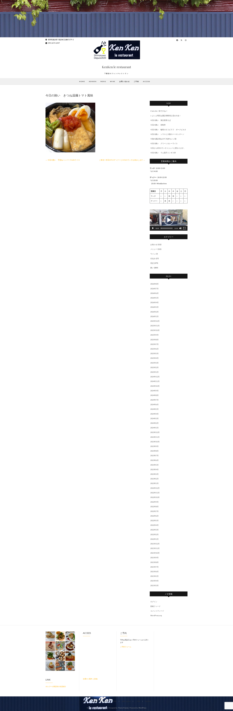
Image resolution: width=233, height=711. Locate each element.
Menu (103, 81)
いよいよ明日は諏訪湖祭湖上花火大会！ (165, 116)
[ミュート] (180, 228)
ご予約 (136, 81)
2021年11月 (155, 548)
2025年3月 (154, 363)
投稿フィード (155, 606)
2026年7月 (154, 289)
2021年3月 (154, 585)
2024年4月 (154, 414)
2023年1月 (154, 483)
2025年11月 (155, 326)
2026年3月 (154, 307)
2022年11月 (155, 493)
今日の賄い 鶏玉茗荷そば (160, 120)
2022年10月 (155, 497)
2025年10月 (155, 330)
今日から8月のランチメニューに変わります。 (167, 148)
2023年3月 (154, 474)
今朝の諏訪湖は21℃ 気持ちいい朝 (163, 139)
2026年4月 (154, 302)
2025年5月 (154, 353)
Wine (112, 81)
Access (146, 81)
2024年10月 (155, 386)
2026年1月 (154, 316)
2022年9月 (154, 502)
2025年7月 (154, 344)
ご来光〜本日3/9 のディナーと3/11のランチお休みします (122, 160)
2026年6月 (154, 293)
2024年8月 (154, 395)
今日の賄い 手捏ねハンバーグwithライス (63, 160)
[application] (168, 220)
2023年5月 (154, 465)
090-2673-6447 (54, 43)
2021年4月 (154, 581)
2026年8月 (154, 284)
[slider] (167, 228)
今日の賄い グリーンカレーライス (164, 143)
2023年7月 (154, 455)
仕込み (152, 258)
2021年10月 (155, 553)
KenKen (92, 81)
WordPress (142, 708)
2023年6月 (154, 460)
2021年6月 (154, 571)
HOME (82, 81)
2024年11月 (155, 381)
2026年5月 (154, 298)
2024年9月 (154, 391)
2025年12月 (155, 321)
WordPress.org (156, 615)
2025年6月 (154, 349)
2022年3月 (154, 530)
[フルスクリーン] (184, 228)
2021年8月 (154, 562)
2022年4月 (154, 525)
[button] (169, 220)
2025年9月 (154, 335)
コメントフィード (157, 611)
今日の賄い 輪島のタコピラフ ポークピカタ (168, 130)
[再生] (153, 228)
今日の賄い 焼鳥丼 (158, 125)
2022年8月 (154, 506)
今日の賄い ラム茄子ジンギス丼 (163, 153)
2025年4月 (154, 358)
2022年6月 (154, 516)
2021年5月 (154, 576)
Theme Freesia (123, 708)
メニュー (153, 249)
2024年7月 (154, 400)
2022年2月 (154, 534)
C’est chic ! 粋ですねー (158, 111)
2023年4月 (154, 469)
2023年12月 (155, 432)
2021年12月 (155, 544)
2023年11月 (155, 437)
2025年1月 (154, 372)
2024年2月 (154, 423)
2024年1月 (154, 428)
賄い (152, 268)
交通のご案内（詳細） (91, 679)
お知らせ (153, 244)
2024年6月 (154, 404)
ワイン (152, 254)
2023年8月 (154, 451)
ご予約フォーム (125, 647)
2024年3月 (154, 418)
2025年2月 (154, 367)
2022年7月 (154, 511)
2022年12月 (155, 488)
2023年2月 (154, 479)
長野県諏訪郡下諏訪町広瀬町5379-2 (60, 40)
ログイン (153, 602)
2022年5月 (154, 520)
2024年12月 (155, 377)
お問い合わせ (124, 81)
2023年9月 (154, 446)
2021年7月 (154, 567)
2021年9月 (154, 557)
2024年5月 (154, 409)
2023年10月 (155, 442)
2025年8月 (154, 340)
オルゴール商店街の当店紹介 (56, 686)
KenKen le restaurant (116, 67)
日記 (152, 263)
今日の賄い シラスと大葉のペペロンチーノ (167, 134)
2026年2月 (154, 312)
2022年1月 (154, 539)
